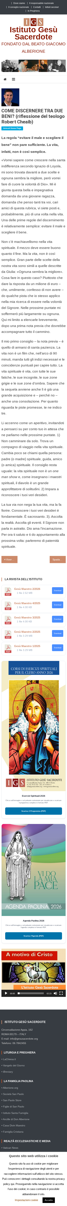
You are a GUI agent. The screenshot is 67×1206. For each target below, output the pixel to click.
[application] (33, 973)
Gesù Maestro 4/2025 (27, 603)
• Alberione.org (9, 1087)
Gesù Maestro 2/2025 (27, 631)
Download (57, 590)
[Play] (6, 993)
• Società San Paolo (12, 1094)
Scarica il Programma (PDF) (33, 811)
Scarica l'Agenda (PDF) (34, 936)
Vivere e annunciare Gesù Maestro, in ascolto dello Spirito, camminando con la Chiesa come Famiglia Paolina (12, 559)
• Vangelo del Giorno (13, 1065)
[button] (33, 973)
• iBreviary (7, 1071)
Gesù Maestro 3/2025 (27, 617)
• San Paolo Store (11, 1100)
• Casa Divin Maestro (13, 1125)
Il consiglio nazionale (18, 7)
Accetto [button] (49, 1200)
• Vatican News (9, 1147)
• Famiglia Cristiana (12, 1131)
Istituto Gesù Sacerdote (34, 33)
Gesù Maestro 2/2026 (27, 588)
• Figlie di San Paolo (12, 1106)
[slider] (31, 993)
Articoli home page (12, 128)
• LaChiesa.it (8, 1059)
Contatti (37, 7)
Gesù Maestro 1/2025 (27, 646)
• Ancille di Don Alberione (15, 1119)
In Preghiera (34, 11)
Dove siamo (19, 3)
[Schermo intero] (61, 993)
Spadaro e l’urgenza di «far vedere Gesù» (59, 559)
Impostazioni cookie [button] (26, 1200)
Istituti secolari (52, 7)
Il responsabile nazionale (41, 3)
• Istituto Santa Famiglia (14, 1113)
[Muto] (55, 993)
